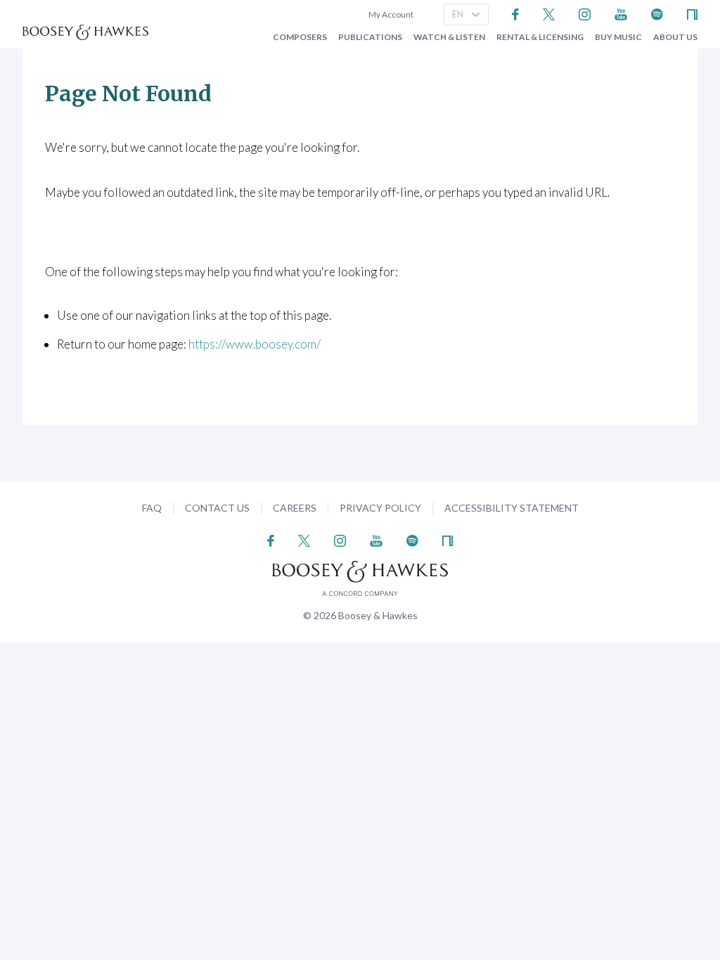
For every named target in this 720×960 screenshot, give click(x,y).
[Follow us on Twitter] (549, 13)
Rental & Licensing (540, 37)
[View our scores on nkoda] (692, 13)
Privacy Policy (380, 508)
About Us (675, 37)
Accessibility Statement (511, 508)
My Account (389, 14)
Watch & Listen (449, 37)
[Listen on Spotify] (657, 13)
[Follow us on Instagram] (585, 13)
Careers (294, 508)
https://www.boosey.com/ (254, 344)
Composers (300, 37)
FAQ (152, 508)
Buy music (618, 37)
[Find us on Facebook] (516, 13)
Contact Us (217, 508)
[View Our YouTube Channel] (621, 13)
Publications (370, 37)
